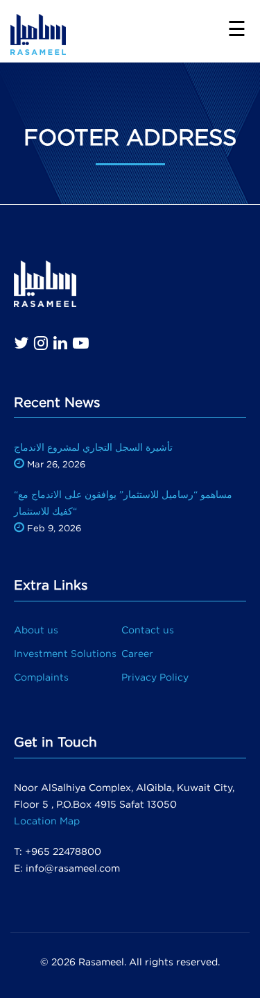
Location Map (47, 820)
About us (36, 629)
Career (137, 653)
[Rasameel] (38, 30)
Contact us (147, 629)
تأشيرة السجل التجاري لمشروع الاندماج (93, 447)
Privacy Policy (155, 677)
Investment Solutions (65, 653)
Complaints (41, 677)
